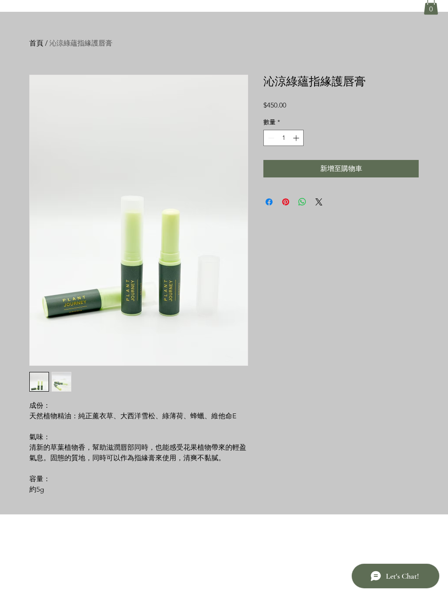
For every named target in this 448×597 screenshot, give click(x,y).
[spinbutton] (283, 138)
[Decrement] (270, 138)
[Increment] (296, 138)
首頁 (36, 43)
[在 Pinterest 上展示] (285, 202)
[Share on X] (319, 202)
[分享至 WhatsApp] (302, 202)
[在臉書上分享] (269, 202)
